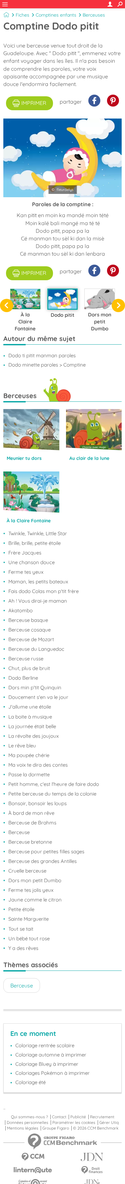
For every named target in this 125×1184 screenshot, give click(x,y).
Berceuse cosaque (29, 630)
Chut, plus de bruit (29, 668)
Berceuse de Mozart (31, 639)
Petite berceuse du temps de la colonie (52, 794)
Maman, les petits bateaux (38, 581)
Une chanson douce (31, 562)
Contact (59, 1117)
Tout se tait (20, 929)
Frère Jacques (24, 553)
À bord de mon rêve (31, 813)
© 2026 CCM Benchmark (95, 1128)
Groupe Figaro (55, 1128)
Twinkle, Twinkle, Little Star (37, 533)
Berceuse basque (28, 620)
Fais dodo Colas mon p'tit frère (43, 591)
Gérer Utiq (109, 1122)
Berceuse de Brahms (32, 822)
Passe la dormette (29, 774)
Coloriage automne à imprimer (50, 1055)
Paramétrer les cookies (73, 1122)
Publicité (78, 1117)
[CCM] (33, 1157)
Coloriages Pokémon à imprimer (52, 1073)
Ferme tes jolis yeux (30, 890)
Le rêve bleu (22, 745)
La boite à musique (30, 717)
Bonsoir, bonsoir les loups (37, 803)
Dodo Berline (23, 678)
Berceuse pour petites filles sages (46, 851)
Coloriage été (30, 1082)
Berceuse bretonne (30, 842)
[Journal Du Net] (92, 1157)
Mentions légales (22, 1128)
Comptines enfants (56, 15)
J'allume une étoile (29, 707)
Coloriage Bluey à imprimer (46, 1064)
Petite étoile (21, 909)
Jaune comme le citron (35, 899)
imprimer (33, 103)
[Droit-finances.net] (92, 1170)
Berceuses (94, 15)
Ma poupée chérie (28, 755)
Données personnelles (27, 1122)
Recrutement (102, 1117)
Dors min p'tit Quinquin (34, 687)
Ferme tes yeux (25, 572)
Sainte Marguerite (28, 919)
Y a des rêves (23, 948)
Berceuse (19, 832)
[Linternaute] (33, 1170)
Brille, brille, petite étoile (34, 543)
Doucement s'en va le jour (38, 697)
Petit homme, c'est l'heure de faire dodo (53, 784)
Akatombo (20, 610)
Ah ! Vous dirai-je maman (37, 601)
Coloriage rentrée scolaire (44, 1045)
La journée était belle (32, 726)
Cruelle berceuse (27, 871)
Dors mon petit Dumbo (34, 880)
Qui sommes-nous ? (29, 1117)
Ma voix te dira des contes (38, 765)
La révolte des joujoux (33, 736)
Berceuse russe (25, 658)
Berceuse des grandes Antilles (42, 861)
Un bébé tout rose (29, 938)
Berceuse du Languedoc (36, 649)
